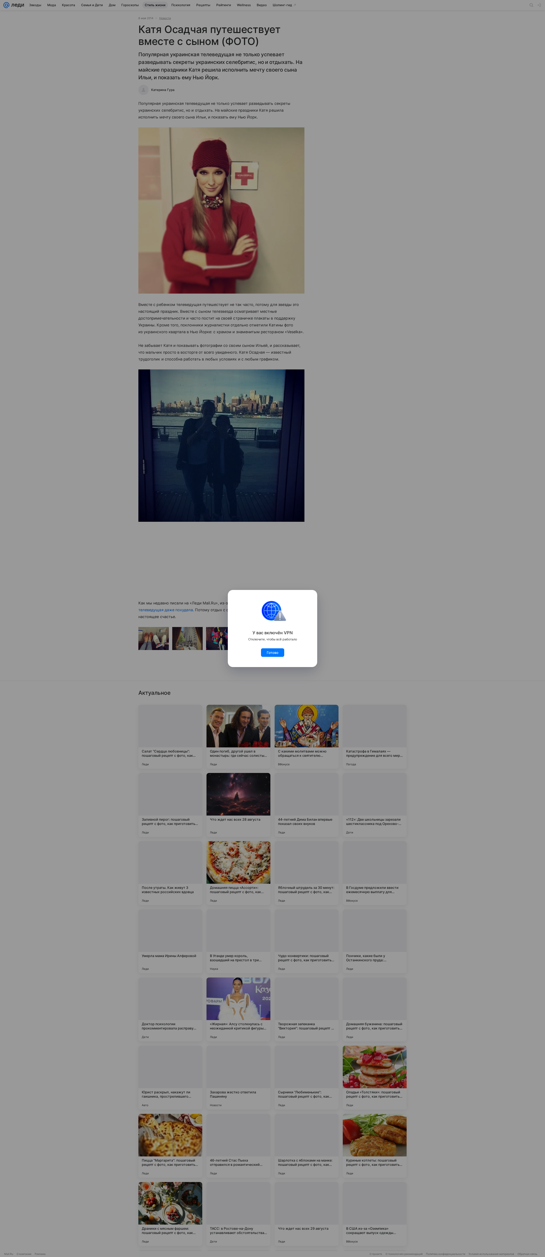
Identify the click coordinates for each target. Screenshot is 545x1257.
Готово (272, 652)
